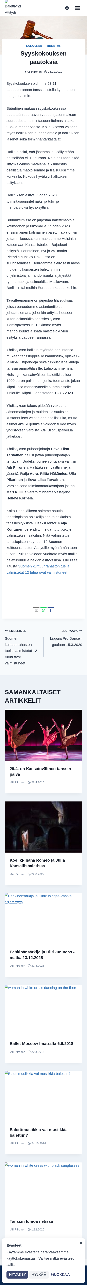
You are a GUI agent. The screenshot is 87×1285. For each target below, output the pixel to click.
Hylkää (39, 1274)
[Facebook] (67, 8)
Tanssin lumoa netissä (31, 1221)
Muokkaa (60, 1274)
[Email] (36, 610)
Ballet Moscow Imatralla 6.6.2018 (41, 1043)
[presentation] (43, 735)
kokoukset (35, 45)
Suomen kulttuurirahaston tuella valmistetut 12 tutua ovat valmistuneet (21, 647)
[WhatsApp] (43, 610)
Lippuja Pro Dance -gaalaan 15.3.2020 (66, 638)
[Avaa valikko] (77, 8)
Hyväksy (17, 1274)
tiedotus (54, 45)
